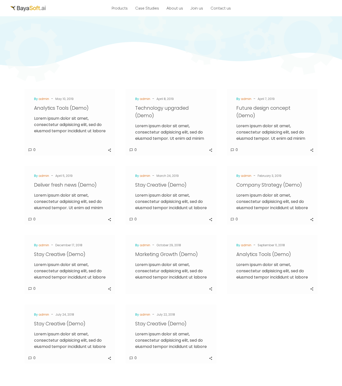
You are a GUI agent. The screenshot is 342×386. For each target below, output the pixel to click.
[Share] (109, 149)
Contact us (221, 8)
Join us (197, 8)
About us (174, 8)
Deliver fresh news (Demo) (65, 185)
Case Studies (147, 8)
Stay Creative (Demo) (161, 185)
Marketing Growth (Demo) (166, 254)
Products (119, 8)
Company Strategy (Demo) (269, 185)
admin (44, 99)
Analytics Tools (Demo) (61, 108)
